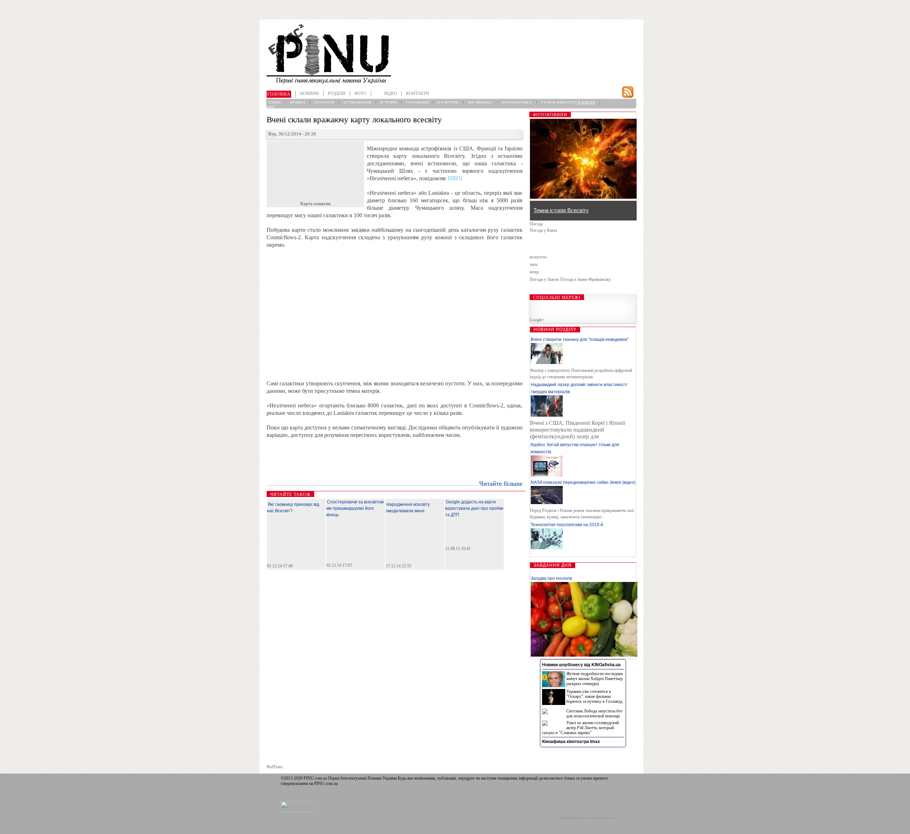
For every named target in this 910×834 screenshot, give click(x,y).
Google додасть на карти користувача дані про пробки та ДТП (474, 508)
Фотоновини (550, 114)
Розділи (337, 93)
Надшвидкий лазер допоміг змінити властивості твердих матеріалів (579, 388)
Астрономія (357, 103)
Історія (388, 103)
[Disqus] (396, 672)
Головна (278, 94)
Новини (309, 93)
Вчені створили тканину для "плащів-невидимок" (579, 339)
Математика (517, 103)
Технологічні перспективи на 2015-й (567, 524)
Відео (390, 93)
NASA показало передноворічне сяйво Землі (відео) (583, 482)
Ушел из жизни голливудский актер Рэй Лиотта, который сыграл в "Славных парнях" (580, 727)
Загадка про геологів (551, 578)
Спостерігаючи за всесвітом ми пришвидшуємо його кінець (355, 508)
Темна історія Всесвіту (561, 210)
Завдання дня (553, 565)
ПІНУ (454, 178)
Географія (417, 103)
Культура (448, 103)
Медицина (480, 103)
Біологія (324, 103)
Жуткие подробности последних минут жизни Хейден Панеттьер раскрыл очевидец (594, 678)
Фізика (298, 103)
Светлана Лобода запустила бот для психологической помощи (594, 713)
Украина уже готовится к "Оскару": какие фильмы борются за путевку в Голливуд (594, 696)
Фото (360, 93)
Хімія (274, 103)
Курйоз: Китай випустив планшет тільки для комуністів (575, 448)
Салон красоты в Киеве (568, 103)
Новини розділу (555, 329)
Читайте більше (501, 483)
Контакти (417, 93)
